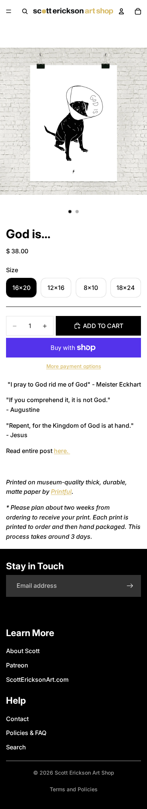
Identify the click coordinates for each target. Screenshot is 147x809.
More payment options (73, 366)
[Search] (25, 11)
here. (62, 451)
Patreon (17, 665)
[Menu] (8, 11)
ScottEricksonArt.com (37, 679)
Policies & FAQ (26, 733)
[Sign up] (130, 586)
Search (16, 747)
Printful (61, 491)
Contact (17, 719)
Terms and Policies (74, 789)
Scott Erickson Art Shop (84, 772)
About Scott (23, 651)
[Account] (121, 11)
